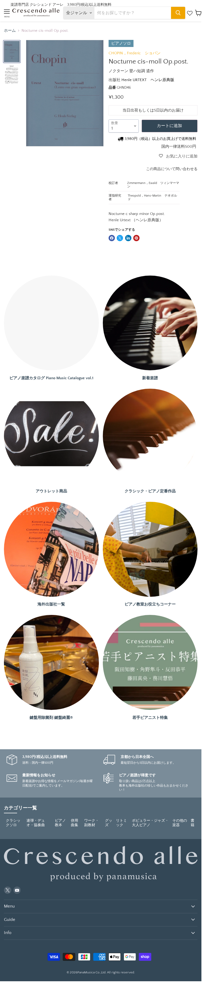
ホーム (10, 30)
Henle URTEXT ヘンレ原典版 (147, 80)
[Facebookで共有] (112, 238)
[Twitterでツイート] (120, 238)
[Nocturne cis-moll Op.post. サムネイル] (11, 51)
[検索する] (178, 13)
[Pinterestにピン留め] (136, 238)
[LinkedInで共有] (128, 238)
